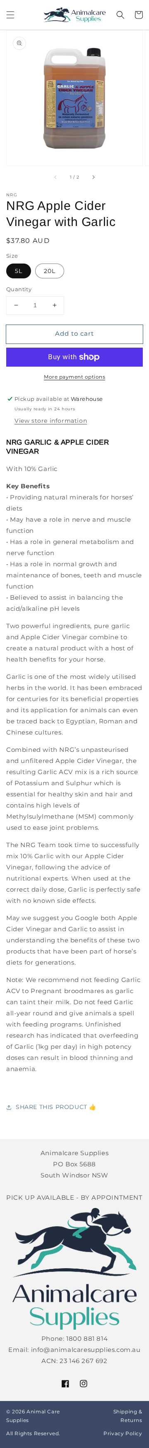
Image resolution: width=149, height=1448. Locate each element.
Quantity (18, 289)
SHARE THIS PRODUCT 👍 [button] (56, 1107)
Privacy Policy (122, 1433)
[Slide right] (93, 177)
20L (49, 271)
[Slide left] (56, 177)
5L (18, 271)
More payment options (74, 377)
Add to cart (74, 333)
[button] (10, 15)
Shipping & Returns (127, 1416)
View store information (50, 420)
